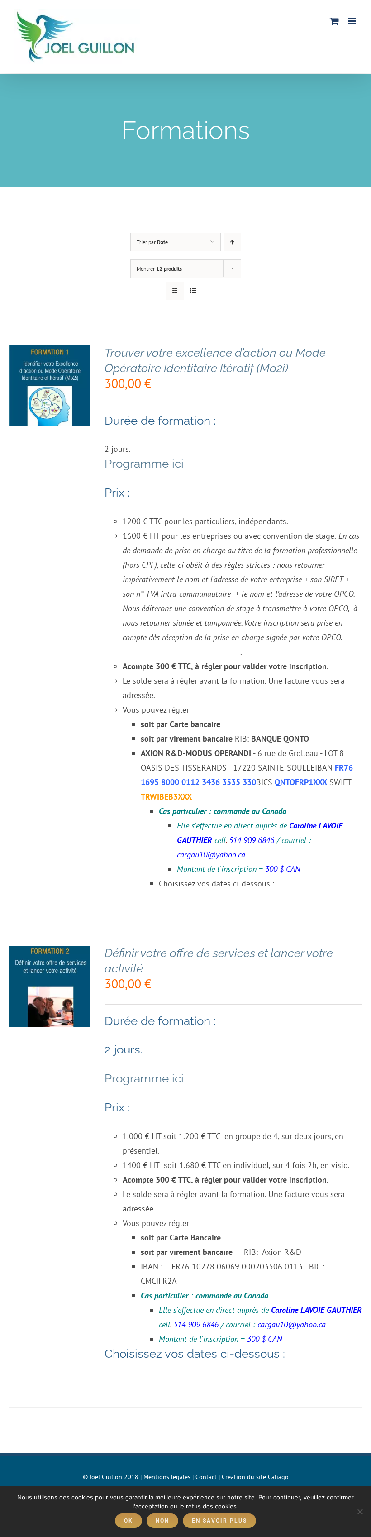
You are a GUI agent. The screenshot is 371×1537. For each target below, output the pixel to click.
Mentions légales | (169, 1477)
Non (162, 1521)
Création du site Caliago (255, 1477)
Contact (206, 1477)
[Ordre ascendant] (232, 242)
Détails (49, 399)
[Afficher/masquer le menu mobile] (352, 21)
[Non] (359, 1511)
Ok (128, 1521)
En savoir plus (219, 1521)
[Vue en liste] (193, 291)
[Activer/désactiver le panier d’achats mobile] (334, 21)
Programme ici (144, 463)
